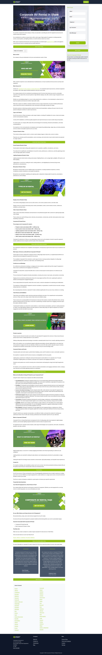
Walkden (41, 593)
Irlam (41, 607)
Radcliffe (16, 618)
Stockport (17, 630)
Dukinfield (17, 605)
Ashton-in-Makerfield (44, 627)
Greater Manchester (19, 616)
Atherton (41, 610)
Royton (14, 537)
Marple (41, 590)
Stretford (41, 591)
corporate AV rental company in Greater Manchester (29, 88)
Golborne (42, 623)
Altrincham (42, 612)
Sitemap (63, 645)
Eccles (16, 628)
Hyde (16, 615)
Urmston (41, 595)
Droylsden (17, 607)
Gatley (41, 601)
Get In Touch (77, 50)
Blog (34, 645)
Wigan (41, 625)
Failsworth (17, 599)
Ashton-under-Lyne (19, 601)
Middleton (32, 537)
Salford (16, 622)
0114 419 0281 (16, 648)
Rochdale (28, 537)
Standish (41, 629)
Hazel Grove (42, 597)
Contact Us (35, 641)
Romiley (16, 626)
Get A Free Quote (39, 579)
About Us (35, 639)
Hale (41, 614)
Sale (41, 603)
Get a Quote (38, 21)
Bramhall (41, 605)
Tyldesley (42, 608)
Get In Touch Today (39, 46)
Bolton (41, 599)
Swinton (16, 624)
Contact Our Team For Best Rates (39, 142)
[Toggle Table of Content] (24, 51)
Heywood (17, 598)
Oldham (18, 537)
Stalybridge (17, 603)
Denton (16, 613)
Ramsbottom (17, 620)
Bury (16, 611)
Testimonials (35, 643)
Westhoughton (43, 616)
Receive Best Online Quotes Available (39, 244)
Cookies (63, 643)
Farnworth (42, 588)
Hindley (41, 622)
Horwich (41, 620)
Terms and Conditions (66, 641)
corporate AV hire (50, 41)
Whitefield (17, 609)
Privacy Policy (65, 639)
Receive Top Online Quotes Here (39, 371)
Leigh (41, 618)
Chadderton (22, 537)
